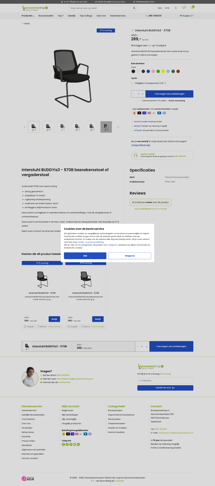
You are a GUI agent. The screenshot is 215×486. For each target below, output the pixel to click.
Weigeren (112, 245)
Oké (85, 256)
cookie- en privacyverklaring (91, 242)
